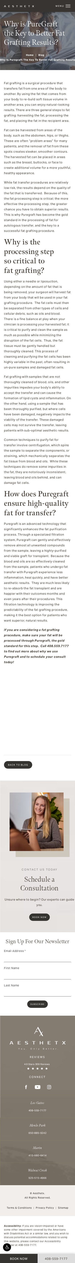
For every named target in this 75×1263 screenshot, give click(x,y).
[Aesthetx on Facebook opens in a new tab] (26, 1087)
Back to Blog (18, 764)
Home (30, 55)
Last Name (11, 985)
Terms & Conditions (19, 1207)
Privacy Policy (45, 1207)
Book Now (39, 917)
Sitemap (63, 1207)
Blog (41, 55)
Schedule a (39, 880)
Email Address (15, 951)
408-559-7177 (27, 1244)
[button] (7, 1247)
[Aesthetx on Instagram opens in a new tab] (49, 1087)
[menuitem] (26, 1087)
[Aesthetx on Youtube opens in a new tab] (37, 1087)
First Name (11, 968)
